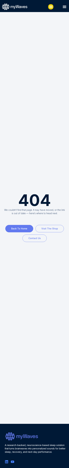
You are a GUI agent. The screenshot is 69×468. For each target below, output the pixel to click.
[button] (50, 6)
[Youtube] (12, 462)
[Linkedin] (6, 462)
